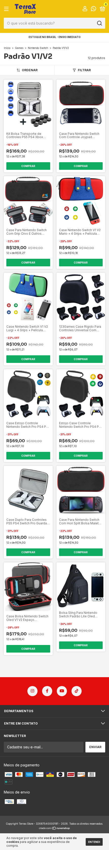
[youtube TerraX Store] (62, 691)
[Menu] (7, 9)
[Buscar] (99, 23)
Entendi (94, 841)
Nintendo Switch (38, 47)
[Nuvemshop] (54, 828)
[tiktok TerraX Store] (76, 691)
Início (7, 47)
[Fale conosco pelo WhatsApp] (93, 9)
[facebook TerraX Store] (47, 691)
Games (19, 47)
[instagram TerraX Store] (32, 691)
